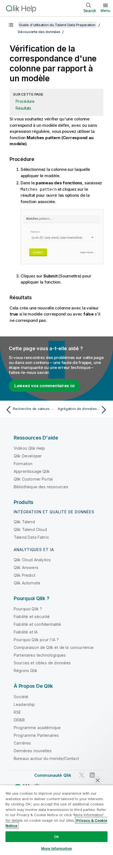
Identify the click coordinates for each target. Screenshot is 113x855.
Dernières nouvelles (33, 750)
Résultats (23, 108)
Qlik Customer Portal (33, 479)
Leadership (24, 704)
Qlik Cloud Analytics (32, 559)
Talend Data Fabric (31, 537)
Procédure (25, 101)
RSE (17, 712)
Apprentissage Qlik (32, 471)
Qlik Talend (24, 521)
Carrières (22, 743)
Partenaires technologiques (40, 655)
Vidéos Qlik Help (29, 448)
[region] (56, 820)
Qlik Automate (27, 583)
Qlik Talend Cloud (30, 529)
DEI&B (19, 720)
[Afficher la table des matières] (11, 25)
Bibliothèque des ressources (41, 486)
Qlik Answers (26, 567)
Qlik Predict (24, 575)
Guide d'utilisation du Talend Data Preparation (57, 25)
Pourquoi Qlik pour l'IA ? (36, 639)
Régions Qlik (25, 670)
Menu (105, 10)
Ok (56, 836)
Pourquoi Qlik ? (28, 608)
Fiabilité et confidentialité (37, 624)
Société (21, 696)
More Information (56, 848)
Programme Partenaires (36, 735)
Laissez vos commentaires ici (44, 385)
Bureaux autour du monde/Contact (46, 758)
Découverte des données (39, 31)
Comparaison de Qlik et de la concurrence (54, 647)
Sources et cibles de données (42, 662)
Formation (23, 463)
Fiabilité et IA (26, 632)
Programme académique (37, 727)
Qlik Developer (28, 456)
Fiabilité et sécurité (32, 616)
